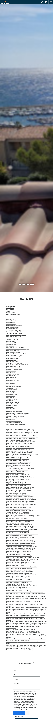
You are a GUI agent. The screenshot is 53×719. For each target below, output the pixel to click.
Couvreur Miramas (10, 396)
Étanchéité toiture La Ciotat (13, 328)
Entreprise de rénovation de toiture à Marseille (17, 513)
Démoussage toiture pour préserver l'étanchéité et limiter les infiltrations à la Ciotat (26, 614)
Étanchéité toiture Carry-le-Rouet (14, 325)
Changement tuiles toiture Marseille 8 (15, 424)
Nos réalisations (10, 308)
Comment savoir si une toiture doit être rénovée (18, 576)
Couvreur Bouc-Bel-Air (11, 388)
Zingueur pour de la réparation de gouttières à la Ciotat (19, 648)
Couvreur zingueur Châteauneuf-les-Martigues (17, 413)
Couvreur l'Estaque (10, 408)
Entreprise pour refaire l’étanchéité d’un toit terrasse (19, 552)
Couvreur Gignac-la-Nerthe (12, 402)
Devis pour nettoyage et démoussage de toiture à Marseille (20, 543)
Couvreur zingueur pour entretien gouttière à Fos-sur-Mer (20, 448)
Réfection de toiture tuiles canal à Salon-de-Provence (19, 587)
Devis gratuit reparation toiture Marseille (16, 493)
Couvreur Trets (9, 407)
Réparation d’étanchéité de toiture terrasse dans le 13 (19, 549)
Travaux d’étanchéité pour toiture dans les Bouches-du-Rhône (21, 548)
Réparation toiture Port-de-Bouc (14, 411)
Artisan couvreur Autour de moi (14, 363)
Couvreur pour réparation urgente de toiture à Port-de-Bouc (20, 438)
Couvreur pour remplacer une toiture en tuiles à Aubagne (20, 520)
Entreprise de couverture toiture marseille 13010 (18, 476)
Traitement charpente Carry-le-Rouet (15, 330)
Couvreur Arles (9, 378)
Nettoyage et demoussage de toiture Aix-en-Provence (19, 479)
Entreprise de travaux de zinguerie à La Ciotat (17, 565)
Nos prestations (10, 309)
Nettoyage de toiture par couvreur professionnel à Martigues (21, 445)
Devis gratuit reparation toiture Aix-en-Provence (18, 495)
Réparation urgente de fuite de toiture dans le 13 (18, 509)
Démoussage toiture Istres (12, 350)
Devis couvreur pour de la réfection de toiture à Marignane (20, 603)
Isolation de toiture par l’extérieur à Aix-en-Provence (18, 570)
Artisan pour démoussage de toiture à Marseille (17, 531)
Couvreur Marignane (11, 360)
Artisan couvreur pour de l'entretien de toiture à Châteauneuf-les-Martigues (24, 592)
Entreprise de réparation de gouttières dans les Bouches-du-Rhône (22, 557)
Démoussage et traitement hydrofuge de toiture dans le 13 (20, 535)
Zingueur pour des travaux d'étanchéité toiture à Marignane (20, 650)
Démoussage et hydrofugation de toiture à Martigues (19, 452)
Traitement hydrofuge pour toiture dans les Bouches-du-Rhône (21, 542)
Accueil (8, 305)
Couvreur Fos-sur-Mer (11, 394)
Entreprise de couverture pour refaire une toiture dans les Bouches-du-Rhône (25, 624)
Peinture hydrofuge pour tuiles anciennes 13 (17, 485)
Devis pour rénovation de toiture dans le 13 (16, 518)
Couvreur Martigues (11, 377)
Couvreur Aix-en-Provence (12, 374)
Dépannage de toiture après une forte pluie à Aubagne (19, 510)
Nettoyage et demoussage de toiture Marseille (17, 481)
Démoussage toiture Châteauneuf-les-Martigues (18, 414)
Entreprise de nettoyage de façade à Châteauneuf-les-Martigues (22, 454)
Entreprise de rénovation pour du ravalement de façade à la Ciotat (22, 629)
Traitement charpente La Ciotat (14, 333)
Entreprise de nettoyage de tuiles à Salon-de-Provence (19, 540)
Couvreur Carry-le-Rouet (12, 321)
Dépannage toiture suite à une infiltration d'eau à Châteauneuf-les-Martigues (25, 617)
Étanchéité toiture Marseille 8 (13, 421)
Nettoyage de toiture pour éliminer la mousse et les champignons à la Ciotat (25, 634)
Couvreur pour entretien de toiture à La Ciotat (17, 538)
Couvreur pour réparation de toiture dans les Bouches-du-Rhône (21, 502)
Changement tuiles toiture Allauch (14, 336)
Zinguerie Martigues (11, 344)
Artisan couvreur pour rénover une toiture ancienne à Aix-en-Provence (23, 515)
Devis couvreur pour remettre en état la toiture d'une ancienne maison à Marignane (26, 607)
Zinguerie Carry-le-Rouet (12, 339)
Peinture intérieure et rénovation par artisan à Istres (19, 581)
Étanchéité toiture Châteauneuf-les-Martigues (17, 349)
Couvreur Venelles (10, 393)
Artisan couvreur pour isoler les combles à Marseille (19, 568)
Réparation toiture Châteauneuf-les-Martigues (17, 418)
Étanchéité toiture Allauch (12, 327)
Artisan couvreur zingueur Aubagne (15, 473)
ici (26, 709)
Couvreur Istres (10, 382)
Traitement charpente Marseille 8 (14, 422)
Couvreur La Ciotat (11, 324)
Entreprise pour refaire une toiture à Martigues (17, 523)
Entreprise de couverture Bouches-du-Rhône (17, 364)
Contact (8, 311)
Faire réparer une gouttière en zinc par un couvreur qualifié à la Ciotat (23, 632)
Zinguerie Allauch (10, 341)
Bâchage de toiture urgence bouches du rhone (17, 466)
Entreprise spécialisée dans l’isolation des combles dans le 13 (21, 574)
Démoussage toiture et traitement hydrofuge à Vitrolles (19, 451)
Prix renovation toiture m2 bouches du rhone (17, 491)
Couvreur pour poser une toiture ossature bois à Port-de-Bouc (21, 435)
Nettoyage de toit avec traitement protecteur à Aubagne (20, 537)
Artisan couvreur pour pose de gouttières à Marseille (19, 556)
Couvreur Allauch (10, 322)
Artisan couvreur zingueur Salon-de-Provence (17, 470)
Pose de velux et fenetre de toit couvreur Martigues (18, 488)
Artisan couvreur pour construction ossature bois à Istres (20, 429)
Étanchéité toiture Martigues (13, 352)
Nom (26, 667)
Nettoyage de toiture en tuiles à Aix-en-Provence (18, 532)
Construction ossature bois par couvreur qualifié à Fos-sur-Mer (21, 585)
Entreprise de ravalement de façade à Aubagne (17, 589)
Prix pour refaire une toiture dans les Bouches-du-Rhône (20, 526)
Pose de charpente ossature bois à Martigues (17, 590)
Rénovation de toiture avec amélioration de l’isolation (19, 571)
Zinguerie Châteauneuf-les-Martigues (15, 416)
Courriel (26, 676)
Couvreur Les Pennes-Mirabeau (13, 386)
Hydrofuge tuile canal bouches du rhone (16, 482)
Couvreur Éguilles (10, 397)
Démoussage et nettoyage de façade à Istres (17, 457)
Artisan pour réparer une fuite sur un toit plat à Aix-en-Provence (21, 546)
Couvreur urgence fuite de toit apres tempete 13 (18, 463)
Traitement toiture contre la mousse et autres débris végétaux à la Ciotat (24, 646)
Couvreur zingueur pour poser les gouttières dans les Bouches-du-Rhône (23, 601)
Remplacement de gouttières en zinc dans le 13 (18, 560)
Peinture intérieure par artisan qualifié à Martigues (18, 440)
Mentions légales (10, 312)
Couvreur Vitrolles (10, 383)
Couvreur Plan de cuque (12, 399)
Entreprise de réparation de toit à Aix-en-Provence (18, 506)
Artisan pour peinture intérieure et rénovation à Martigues (20, 501)
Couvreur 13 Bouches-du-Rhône (14, 369)
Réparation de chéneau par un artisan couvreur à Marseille (20, 562)
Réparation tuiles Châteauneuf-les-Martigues (17, 353)
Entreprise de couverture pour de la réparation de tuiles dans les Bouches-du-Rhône (26, 621)
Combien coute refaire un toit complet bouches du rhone (20, 496)
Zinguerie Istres (10, 346)
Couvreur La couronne (11, 405)
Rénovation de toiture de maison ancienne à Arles (18, 521)
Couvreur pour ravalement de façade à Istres (17, 582)
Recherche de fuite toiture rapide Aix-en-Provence (18, 462)
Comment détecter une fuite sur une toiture (17, 578)
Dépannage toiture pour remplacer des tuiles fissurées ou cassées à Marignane (25, 615)
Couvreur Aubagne (10, 375)
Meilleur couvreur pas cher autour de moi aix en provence (20, 477)
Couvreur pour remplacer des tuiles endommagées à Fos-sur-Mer (22, 432)
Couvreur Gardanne (11, 385)
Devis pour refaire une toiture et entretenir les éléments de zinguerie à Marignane (26, 609)
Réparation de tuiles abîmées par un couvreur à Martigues (20, 455)
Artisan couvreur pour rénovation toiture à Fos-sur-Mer (19, 443)
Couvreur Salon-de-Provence (13, 380)
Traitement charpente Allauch (13, 332)
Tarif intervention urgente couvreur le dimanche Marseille (20, 468)
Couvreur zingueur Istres (12, 361)
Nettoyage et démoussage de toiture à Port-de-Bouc (19, 446)
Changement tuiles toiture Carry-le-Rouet (16, 335)
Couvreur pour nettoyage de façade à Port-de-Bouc (18, 584)
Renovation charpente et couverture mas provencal (19, 490)
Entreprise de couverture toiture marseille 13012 (18, 474)
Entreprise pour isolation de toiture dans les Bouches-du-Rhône (21, 567)
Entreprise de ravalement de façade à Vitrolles (17, 459)
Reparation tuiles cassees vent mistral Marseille (18, 465)
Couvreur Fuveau (10, 391)
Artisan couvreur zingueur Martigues (15, 471)
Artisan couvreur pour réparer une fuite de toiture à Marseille (21, 504)
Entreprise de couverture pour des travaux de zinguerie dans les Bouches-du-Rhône (26, 623)
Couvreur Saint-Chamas (12, 389)
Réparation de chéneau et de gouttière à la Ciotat (18, 640)
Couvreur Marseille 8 (11, 419)
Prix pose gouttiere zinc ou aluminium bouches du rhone (20, 498)
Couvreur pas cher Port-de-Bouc (14, 367)
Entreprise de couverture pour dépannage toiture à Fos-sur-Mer (21, 441)
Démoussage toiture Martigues (14, 355)
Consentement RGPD (26, 689)
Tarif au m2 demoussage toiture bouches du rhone (18, 484)
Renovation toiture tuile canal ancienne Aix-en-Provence (20, 487)
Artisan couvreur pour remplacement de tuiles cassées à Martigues (22, 430)
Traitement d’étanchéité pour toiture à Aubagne (18, 554)
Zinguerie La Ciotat (11, 342)
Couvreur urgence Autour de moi (14, 366)
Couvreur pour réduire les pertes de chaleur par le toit (19, 573)
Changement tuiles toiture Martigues (15, 347)
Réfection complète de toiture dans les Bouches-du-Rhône (20, 517)
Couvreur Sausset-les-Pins (12, 404)
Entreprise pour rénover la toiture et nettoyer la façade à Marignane (22, 631)
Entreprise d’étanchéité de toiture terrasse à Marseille (19, 545)
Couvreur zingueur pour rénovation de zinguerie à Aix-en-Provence (22, 559)
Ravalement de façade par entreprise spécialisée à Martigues (21, 499)
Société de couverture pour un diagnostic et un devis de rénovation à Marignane (26, 645)
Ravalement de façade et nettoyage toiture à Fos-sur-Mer (20, 449)
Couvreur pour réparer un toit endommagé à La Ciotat (19, 512)
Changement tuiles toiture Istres (14, 357)
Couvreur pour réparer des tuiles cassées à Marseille (19, 507)
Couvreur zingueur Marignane (13, 410)
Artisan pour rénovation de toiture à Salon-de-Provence (19, 524)
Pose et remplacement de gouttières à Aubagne (18, 563)
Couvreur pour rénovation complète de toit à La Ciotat (19, 527)
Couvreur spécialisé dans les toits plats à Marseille (18, 551)
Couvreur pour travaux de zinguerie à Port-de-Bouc (18, 579)
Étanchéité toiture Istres (12, 358)
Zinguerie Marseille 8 (11, 319)
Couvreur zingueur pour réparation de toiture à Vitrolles (19, 434)
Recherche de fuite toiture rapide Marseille (16, 460)
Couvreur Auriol (10, 400)
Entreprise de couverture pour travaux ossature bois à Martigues (22, 437)
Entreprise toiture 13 (11, 371)
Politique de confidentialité (13, 314)
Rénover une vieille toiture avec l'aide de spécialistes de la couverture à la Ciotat (26, 639)
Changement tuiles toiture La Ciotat (15, 338)
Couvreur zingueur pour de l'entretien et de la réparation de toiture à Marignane (25, 596)
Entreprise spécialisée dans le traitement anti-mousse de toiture (22, 534)
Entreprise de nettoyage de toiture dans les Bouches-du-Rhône (21, 529)
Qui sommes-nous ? (11, 306)
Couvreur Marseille (10, 372)
